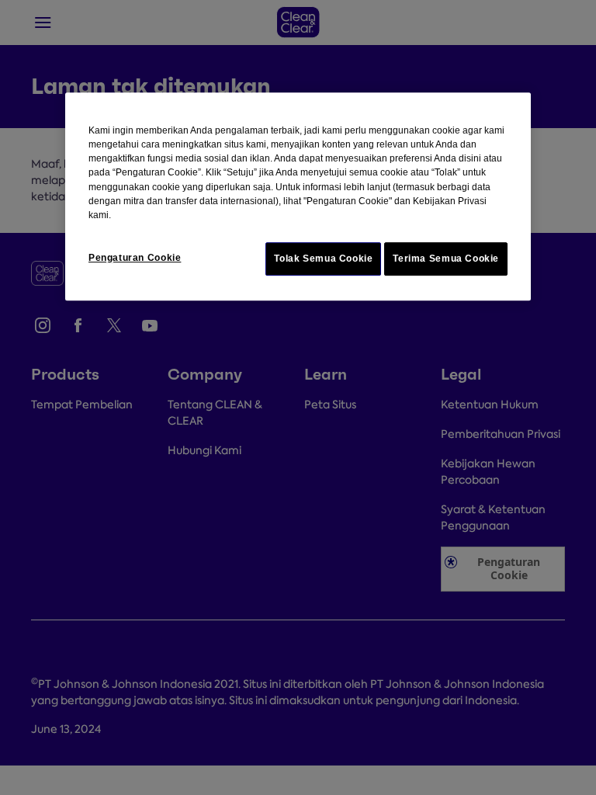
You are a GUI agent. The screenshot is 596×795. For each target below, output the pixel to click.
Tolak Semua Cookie (323, 258)
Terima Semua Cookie (446, 258)
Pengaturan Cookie (134, 257)
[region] (298, 196)
